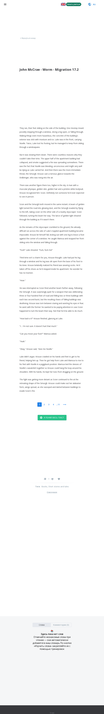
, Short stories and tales (58, 486)
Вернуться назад (28, 38)
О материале (52, 492)
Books (44, 486)
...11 (58, 404)
